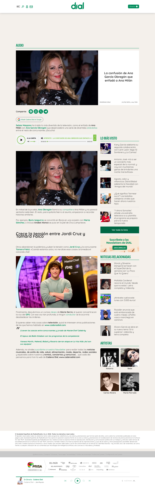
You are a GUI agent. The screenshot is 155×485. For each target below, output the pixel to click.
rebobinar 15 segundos (71, 481)
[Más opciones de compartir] (94, 136)
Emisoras (54, 454)
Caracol (115, 463)
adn (107, 463)
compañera (68, 209)
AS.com (100, 463)
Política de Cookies (98, 454)
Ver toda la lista (120, 230)
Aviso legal (62, 454)
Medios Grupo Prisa (34, 470)
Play (77, 481)
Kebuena (113, 466)
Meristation (110, 469)
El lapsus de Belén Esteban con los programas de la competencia (49, 336)
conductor (71, 314)
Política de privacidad (84, 454)
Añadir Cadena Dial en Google (31, 119)
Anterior (65, 481)
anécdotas (92, 127)
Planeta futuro (105, 466)
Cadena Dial (90, 466)
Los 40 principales (63, 463)
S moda (91, 469)
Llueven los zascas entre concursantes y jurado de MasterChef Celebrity (53, 330)
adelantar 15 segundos (83, 481)
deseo (54, 312)
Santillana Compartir (84, 463)
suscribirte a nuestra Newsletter (50, 349)
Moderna (62, 469)
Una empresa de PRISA (34, 465)
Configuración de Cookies (114, 454)
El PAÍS (53, 463)
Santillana (73, 463)
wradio (74, 466)
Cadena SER (93, 463)
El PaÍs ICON (82, 469)
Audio (20, 45)
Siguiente (90, 481)
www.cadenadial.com (55, 325)
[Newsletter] (31, 6)
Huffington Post (56, 466)
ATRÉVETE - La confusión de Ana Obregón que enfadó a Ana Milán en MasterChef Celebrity (68, 138)
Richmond (52, 469)
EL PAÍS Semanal (97, 466)
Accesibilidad (71, 454)
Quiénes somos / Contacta (41, 454)
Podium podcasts (73, 469)
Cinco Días (82, 466)
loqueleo (100, 469)
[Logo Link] (77, 5)
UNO (68, 466)
